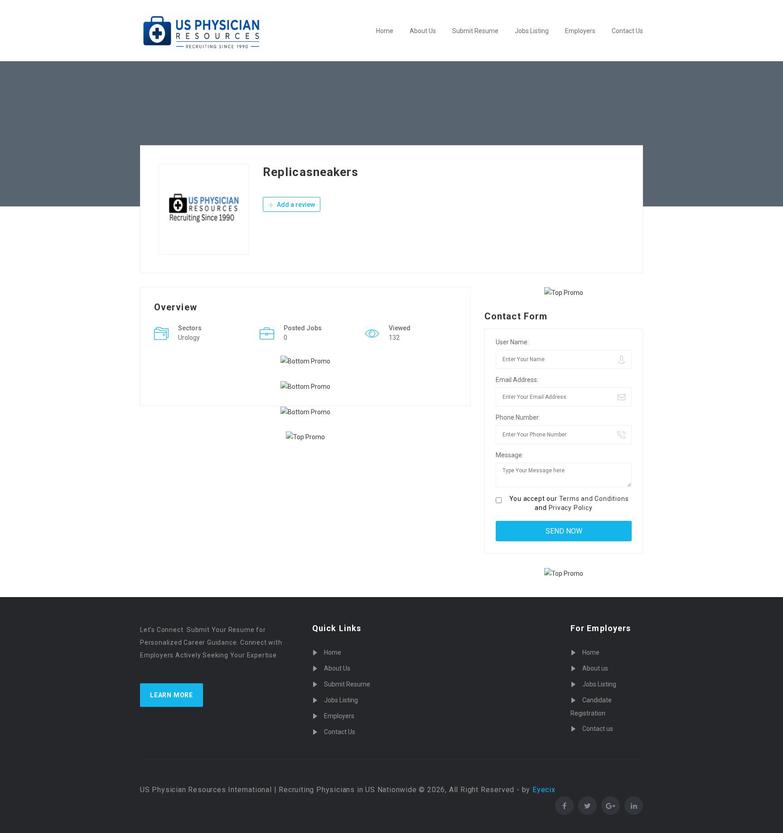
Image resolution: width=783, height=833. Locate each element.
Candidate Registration (591, 706)
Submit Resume (475, 30)
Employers (580, 30)
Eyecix (544, 789)
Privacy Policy (571, 507)
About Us (423, 30)
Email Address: (517, 379)
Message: (509, 455)
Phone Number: (518, 417)
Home (384, 30)
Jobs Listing (532, 30)
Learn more (171, 695)
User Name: (512, 342)
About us (595, 668)
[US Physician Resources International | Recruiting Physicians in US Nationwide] (201, 31)
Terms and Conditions (594, 498)
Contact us (597, 728)
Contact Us (627, 30)
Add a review (295, 204)
